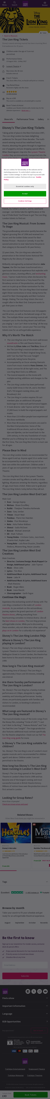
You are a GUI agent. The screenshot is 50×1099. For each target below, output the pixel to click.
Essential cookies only (25, 186)
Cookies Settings (25, 201)
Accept (25, 194)
